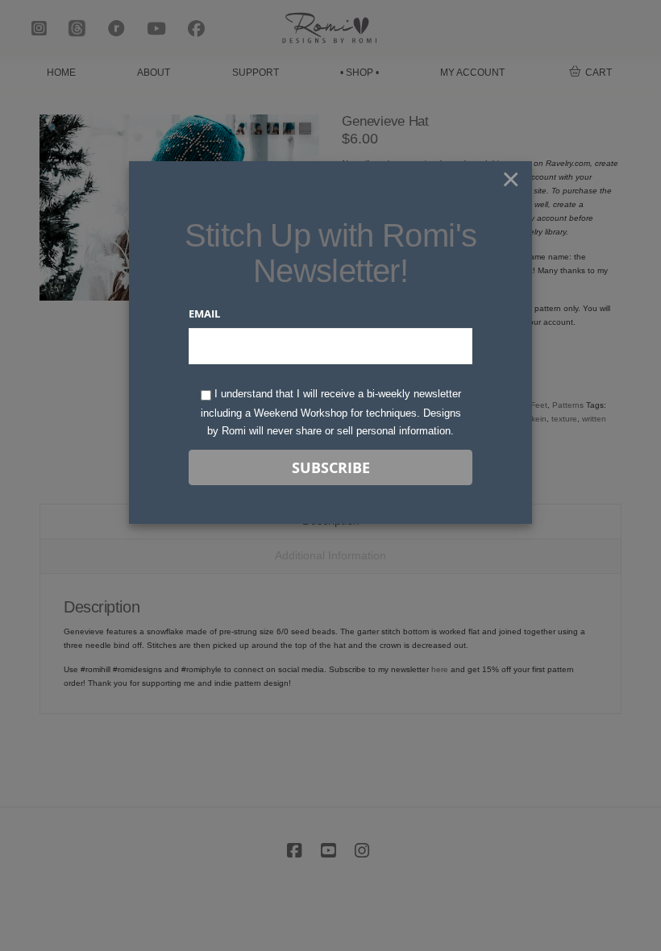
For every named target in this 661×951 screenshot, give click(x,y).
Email (204, 313)
